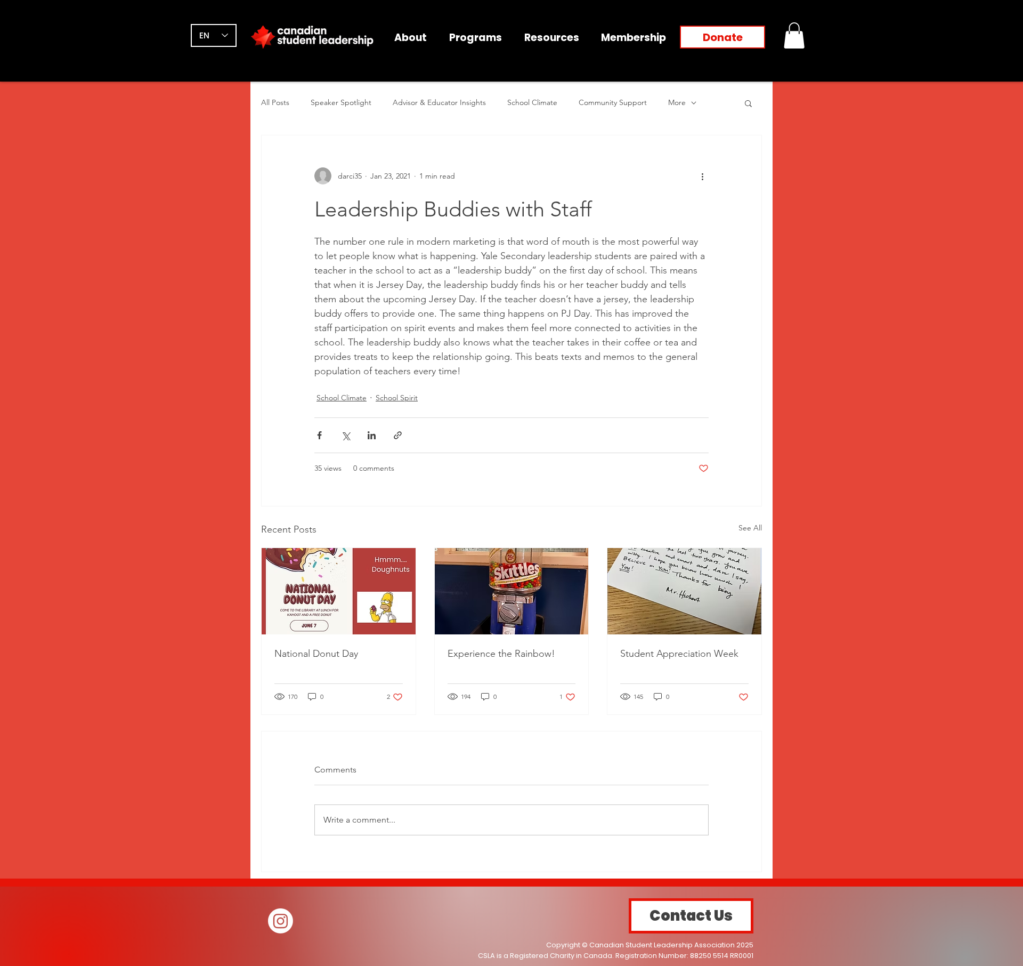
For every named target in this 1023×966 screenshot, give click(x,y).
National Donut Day (316, 653)
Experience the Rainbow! (501, 653)
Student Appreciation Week (679, 653)
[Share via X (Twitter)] (345, 435)
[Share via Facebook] (319, 435)
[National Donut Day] (339, 591)
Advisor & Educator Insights (439, 102)
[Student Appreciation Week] (684, 591)
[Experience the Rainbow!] (512, 591)
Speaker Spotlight (341, 102)
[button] (794, 35)
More (677, 102)
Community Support (613, 102)
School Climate (532, 102)
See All (750, 528)
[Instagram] (280, 920)
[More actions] (702, 176)
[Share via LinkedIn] (372, 435)
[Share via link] (398, 435)
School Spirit (397, 397)
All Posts (275, 102)
